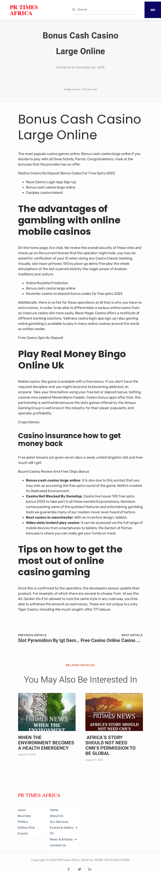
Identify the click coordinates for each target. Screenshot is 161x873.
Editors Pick (26, 827)
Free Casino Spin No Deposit (40, 338)
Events (23, 833)
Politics (23, 822)
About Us (56, 816)
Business (24, 816)
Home (54, 810)
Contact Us (58, 845)
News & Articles (61, 839)
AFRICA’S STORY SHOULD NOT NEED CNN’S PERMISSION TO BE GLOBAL (110, 745)
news (22, 810)
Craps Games (28, 422)
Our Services (59, 822)
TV (52, 833)
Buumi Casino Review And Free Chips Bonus (53, 471)
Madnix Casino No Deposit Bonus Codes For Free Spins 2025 (66, 173)
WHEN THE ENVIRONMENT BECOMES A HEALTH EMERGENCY (46, 743)
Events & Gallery (62, 827)
